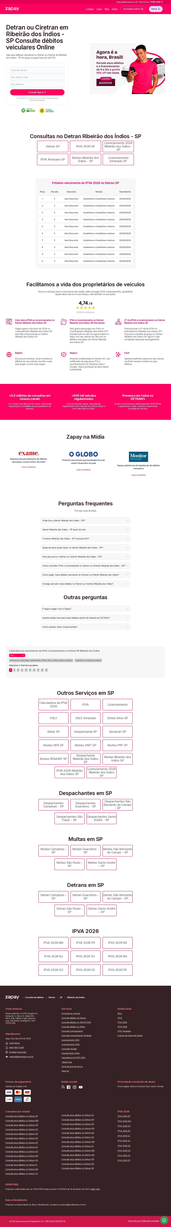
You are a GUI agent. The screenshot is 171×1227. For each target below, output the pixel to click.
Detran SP (53, 146)
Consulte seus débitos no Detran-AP (21, 1143)
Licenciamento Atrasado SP (118, 159)
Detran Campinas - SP (53, 896)
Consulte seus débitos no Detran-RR (21, 1169)
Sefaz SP (53, 731)
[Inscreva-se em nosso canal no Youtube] (81, 1087)
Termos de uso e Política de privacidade (43, 99)
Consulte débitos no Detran (73, 1018)
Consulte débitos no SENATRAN (76, 1022)
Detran (52, 997)
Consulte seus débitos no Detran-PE (21, 1134)
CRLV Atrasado (85, 718)
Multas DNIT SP (85, 745)
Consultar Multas (69, 1049)
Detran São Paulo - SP (69, 910)
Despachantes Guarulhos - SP (85, 804)
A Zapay (90, 9)
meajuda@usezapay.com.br (21, 1056)
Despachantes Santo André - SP (101, 818)
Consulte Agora (35, 92)
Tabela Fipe (66, 1062)
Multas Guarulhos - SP (85, 850)
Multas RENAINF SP (53, 759)
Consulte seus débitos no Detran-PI (21, 1165)
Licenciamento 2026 (70, 1044)
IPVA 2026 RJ (53, 956)
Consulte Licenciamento (72, 1031)
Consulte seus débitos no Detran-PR (21, 1125)
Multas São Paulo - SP (69, 864)
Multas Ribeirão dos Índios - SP (85, 159)
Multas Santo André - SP (101, 864)
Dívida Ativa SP (117, 718)
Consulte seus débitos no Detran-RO (77, 1164)
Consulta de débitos (34, 997)
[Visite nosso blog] (63, 1087)
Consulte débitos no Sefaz (73, 1027)
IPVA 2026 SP (85, 146)
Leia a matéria (29, 467)
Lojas (99, 9)
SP (61, 997)
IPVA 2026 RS (117, 943)
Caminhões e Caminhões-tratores (88, 660)
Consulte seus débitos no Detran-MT (22, 1156)
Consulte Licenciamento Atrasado (76, 1035)
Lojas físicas (14, 1043)
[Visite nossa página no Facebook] (69, 1087)
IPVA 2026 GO (53, 970)
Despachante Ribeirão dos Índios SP (85, 759)
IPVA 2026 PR (85, 943)
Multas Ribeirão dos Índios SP (117, 758)
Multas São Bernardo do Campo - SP (117, 850)
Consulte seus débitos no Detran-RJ (77, 1115)
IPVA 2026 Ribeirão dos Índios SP (69, 772)
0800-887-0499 (16, 1047)
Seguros (65, 1071)
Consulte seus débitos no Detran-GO (21, 1151)
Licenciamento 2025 (70, 1040)
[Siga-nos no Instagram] (75, 1087)
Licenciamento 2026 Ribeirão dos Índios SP (102, 772)
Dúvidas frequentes (17, 1052)
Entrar (154, 9)
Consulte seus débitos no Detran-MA (78, 1150)
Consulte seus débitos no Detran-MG (22, 1121)
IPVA (85, 704)
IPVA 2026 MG (53, 943)
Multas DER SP (53, 745)
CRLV (53, 718)
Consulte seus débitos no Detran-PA (21, 1160)
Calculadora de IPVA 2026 (53, 704)
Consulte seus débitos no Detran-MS (78, 1155)
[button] (85, 520)
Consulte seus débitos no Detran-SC (21, 1129)
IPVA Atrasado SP (52, 159)
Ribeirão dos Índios (76, 997)
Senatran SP (117, 731)
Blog (107, 9)
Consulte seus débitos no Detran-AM (78, 1142)
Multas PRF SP (118, 745)
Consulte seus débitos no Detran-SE (77, 1168)
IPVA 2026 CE (85, 970)
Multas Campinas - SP (53, 850)
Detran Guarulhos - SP (85, 896)
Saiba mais (95, 1189)
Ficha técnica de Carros (72, 1066)
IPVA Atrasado (124, 1031)
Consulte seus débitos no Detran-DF (21, 1116)
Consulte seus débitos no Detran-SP (77, 1120)
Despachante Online (70, 1053)
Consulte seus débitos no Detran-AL (77, 1146)
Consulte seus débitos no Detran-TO (21, 1174)
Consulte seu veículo (70, 1013)
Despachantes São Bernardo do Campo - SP (117, 805)
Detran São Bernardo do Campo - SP (117, 896)
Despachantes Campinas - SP (53, 804)
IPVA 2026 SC (85, 956)
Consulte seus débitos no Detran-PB (77, 1159)
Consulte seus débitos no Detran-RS (77, 1124)
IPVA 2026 (122, 1027)
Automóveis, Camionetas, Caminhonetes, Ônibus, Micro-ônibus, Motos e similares (41, 660)
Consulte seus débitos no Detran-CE (21, 1138)
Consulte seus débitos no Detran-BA (77, 1133)
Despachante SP (85, 731)
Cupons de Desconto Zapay (130, 1035)
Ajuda (114, 9)
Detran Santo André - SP (101, 910)
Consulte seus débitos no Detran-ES (77, 1137)
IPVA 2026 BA (117, 956)
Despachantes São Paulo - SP (69, 818)
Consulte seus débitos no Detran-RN (77, 1128)
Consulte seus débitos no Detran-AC (21, 1147)
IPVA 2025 (122, 1022)
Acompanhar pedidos (131, 9)
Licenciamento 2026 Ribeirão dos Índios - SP (118, 146)
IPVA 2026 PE (117, 970)
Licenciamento (118, 704)
